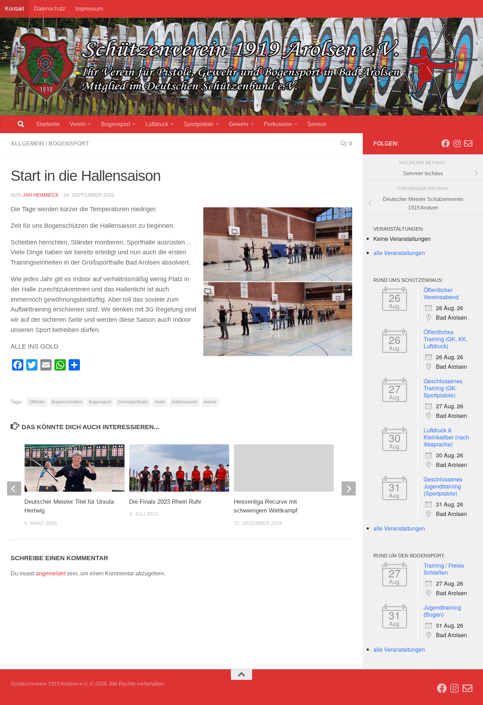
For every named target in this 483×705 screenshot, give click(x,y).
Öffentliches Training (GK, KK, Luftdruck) (445, 339)
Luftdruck (156, 124)
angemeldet (50, 573)
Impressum (89, 9)
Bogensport (115, 124)
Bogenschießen (67, 401)
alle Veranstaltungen (399, 253)
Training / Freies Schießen (444, 568)
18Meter (37, 401)
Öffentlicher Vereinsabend (441, 293)
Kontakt (14, 9)
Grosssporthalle (133, 401)
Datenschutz (49, 9)
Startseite (48, 124)
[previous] (14, 488)
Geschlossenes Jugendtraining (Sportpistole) (443, 486)
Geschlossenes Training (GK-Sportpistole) (443, 388)
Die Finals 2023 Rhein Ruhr (165, 501)
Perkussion (278, 124)
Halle (160, 401)
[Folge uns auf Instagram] (457, 143)
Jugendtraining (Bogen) (442, 610)
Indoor (210, 401)
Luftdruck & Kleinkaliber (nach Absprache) (446, 437)
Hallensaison (184, 401)
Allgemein (27, 144)
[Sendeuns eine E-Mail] (468, 143)
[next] (349, 488)
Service (316, 124)
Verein (78, 124)
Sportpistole (199, 124)
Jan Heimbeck (41, 195)
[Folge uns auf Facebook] (445, 143)
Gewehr (239, 124)
